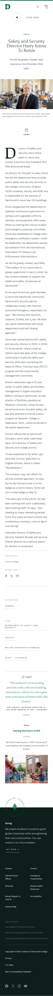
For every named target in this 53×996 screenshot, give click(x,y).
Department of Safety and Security (21, 627)
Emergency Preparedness (36, 877)
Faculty (10, 638)
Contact (8, 868)
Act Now (11, 849)
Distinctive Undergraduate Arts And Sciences (24, 932)
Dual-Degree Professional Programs (20, 927)
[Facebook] (6, 987)
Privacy (8, 958)
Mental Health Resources (36, 887)
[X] (13, 987)
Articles (26, 34)
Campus (9, 606)
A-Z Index (9, 965)
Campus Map (10, 906)
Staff (8, 658)
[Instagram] (19, 987)
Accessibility (36, 896)
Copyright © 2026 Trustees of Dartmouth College (26, 951)
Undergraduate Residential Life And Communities (26, 938)
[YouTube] (25, 987)
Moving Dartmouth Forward (22, 648)
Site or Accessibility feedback (18, 971)
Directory (9, 886)
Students (21, 658)
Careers (33, 868)
